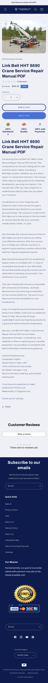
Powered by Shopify (17, 673)
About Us (9, 522)
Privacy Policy (11, 510)
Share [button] (7, 407)
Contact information (25, 677)
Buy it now (24, 116)
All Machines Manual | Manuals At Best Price (27, 670)
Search (8, 504)
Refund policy (33, 673)
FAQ (7, 516)
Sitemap (9, 552)
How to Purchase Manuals (17, 546)
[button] (5, 9)
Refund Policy (11, 528)
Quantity (5, 92)
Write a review (24, 434)
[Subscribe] (40, 486)
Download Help (12, 540)
